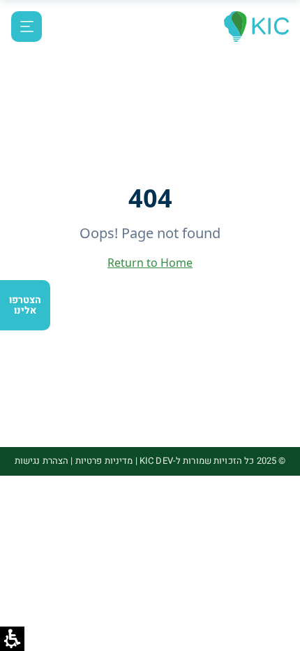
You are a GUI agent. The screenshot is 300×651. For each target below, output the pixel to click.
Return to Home (150, 262)
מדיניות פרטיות (104, 460)
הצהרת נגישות (42, 460)
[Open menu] (26, 26)
